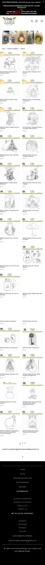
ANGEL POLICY (22, 506)
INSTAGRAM (22, 524)
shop (3, 48)
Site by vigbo (23, 560)
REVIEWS (22, 487)
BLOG (22, 474)
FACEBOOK (22, 521)
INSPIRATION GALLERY (22, 478)
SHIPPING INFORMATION (23, 499)
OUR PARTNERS (22, 482)
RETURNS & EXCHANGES (22, 502)
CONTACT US (22, 509)
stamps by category (12, 48)
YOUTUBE (22, 531)
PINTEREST (22, 528)
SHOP (22, 469)
